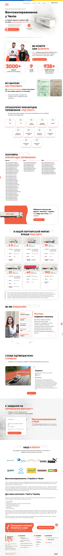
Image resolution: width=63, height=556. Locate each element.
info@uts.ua (50, 542)
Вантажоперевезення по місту (26, 543)
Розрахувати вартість (12, 29)
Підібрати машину (38, 219)
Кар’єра (37, 544)
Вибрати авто (13, 262)
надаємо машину (25, 314)
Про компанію (39, 539)
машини (25, 336)
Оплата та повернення (38, 542)
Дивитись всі (30, 393)
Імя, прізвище (10, 419)
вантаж (25, 320)
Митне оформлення (24, 547)
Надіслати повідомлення (13, 433)
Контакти (38, 537)
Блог (37, 546)
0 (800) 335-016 (54, 2)
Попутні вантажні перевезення (26, 545)
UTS (5, 37)
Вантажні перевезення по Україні (25, 541)
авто (25, 330)
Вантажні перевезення (10, 37)
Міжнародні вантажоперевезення (19, 37)
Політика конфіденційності (9, 554)
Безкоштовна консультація (46, 527)
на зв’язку (25, 325)
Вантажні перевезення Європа (29, 37)
